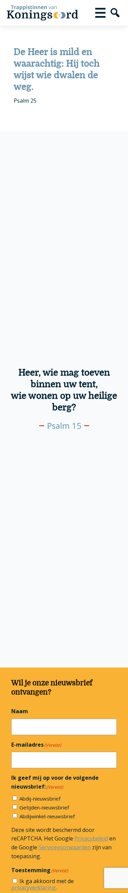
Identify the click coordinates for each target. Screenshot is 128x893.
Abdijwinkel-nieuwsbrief (47, 816)
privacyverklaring (33, 887)
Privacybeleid (91, 838)
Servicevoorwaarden (65, 847)
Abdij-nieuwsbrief (39, 798)
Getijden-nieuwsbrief (44, 807)
